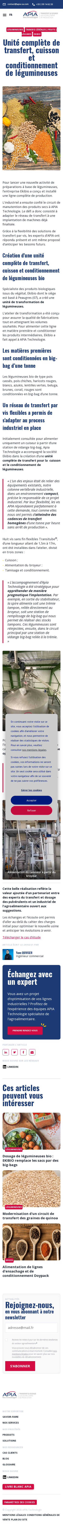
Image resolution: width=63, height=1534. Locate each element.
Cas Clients (10, 1452)
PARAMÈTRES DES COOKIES (19, 1502)
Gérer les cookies (31, 790)
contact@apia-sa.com (18, 4)
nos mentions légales (34, 749)
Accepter (31, 800)
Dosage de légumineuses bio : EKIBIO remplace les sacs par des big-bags (30, 1160)
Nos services (11, 1422)
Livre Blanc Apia (18, 1487)
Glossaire (9, 1464)
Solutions (9, 1440)
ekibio (37, 34)
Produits (8, 1434)
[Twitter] (14, 1052)
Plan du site (19, 1519)
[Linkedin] (6, 1052)
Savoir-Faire (10, 1416)
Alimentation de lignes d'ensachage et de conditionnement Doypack (26, 1271)
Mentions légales (14, 1515)
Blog (6, 1458)
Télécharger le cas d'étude (22, 937)
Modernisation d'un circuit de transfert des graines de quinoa (30, 1215)
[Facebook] (23, 1052)
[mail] (32, 1052)
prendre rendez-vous (25, 1030)
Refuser (31, 810)
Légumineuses (15, 29)
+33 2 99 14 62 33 (44, 4)
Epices (9, 1260)
